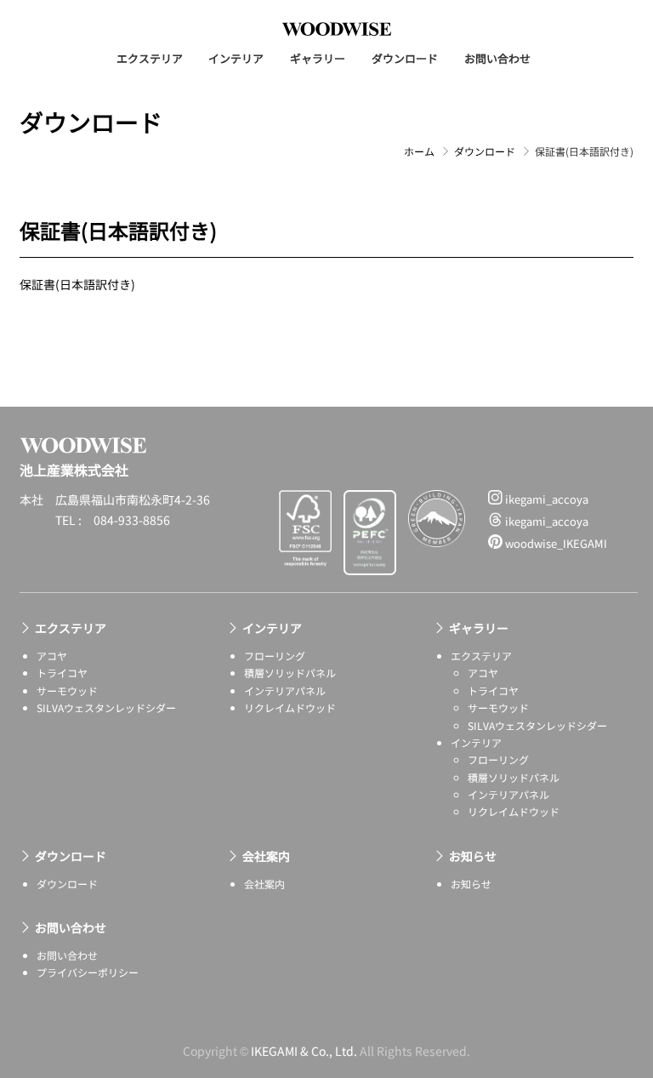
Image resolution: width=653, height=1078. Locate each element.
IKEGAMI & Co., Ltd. (304, 1050)
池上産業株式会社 (336, 29)
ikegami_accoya (545, 499)
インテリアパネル (285, 690)
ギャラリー (317, 58)
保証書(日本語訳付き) (77, 284)
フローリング (274, 655)
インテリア (236, 58)
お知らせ (473, 855)
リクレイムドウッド (290, 707)
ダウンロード (405, 58)
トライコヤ (62, 672)
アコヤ (52, 655)
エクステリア (149, 58)
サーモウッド (67, 690)
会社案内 (266, 855)
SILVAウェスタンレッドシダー (106, 707)
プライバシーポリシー (88, 972)
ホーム (419, 151)
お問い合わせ (497, 58)
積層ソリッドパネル (290, 672)
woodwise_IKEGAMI (555, 543)
